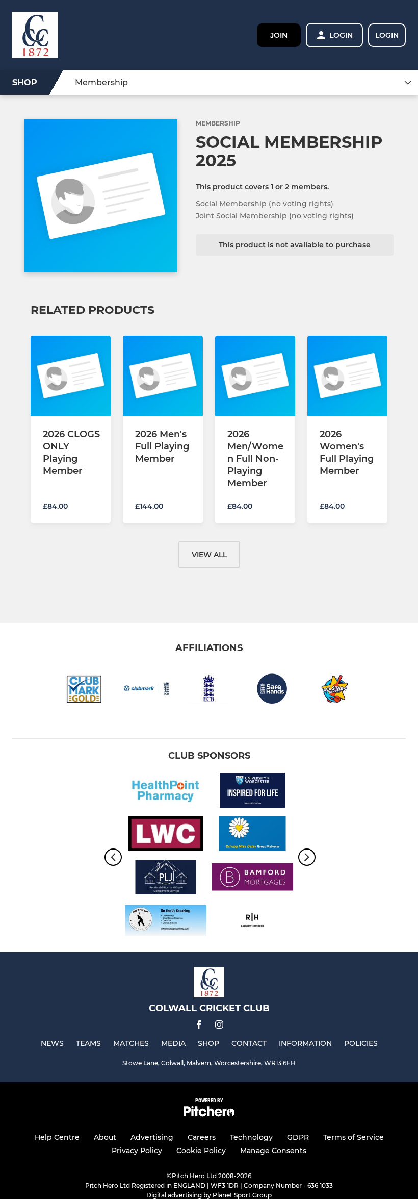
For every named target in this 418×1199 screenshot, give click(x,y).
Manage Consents (273, 1150)
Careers (202, 1137)
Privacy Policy (137, 1150)
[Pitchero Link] (209, 1114)
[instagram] (219, 1026)
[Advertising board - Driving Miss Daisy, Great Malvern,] (252, 835)
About (105, 1137)
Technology (251, 1137)
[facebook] (199, 1026)
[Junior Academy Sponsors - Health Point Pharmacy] (165, 792)
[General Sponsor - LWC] (165, 835)
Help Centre (57, 1137)
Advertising (151, 1137)
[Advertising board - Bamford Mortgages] (252, 879)
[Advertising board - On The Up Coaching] (165, 922)
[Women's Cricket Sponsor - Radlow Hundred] (252, 922)
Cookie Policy (201, 1150)
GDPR (298, 1137)
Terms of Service (353, 1137)
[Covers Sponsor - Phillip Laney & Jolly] (165, 879)
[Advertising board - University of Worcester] (252, 792)
